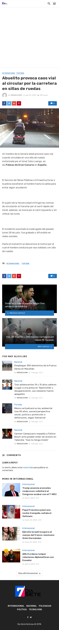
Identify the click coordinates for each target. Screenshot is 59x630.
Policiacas (45, 606)
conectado (28, 467)
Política (22, 609)
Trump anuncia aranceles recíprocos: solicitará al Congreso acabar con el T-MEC (39, 491)
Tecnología (35, 609)
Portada (20, 73)
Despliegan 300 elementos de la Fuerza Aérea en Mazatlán (35, 367)
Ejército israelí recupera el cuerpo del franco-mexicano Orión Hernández (38, 534)
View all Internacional (28, 573)
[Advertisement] (29, 38)
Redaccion (16, 95)
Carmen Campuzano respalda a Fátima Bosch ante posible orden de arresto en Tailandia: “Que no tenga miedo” (35, 436)
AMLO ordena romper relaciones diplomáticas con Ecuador (38, 557)
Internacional (8, 73)
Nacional (18, 362)
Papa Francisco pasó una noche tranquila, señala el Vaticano (36, 513)
